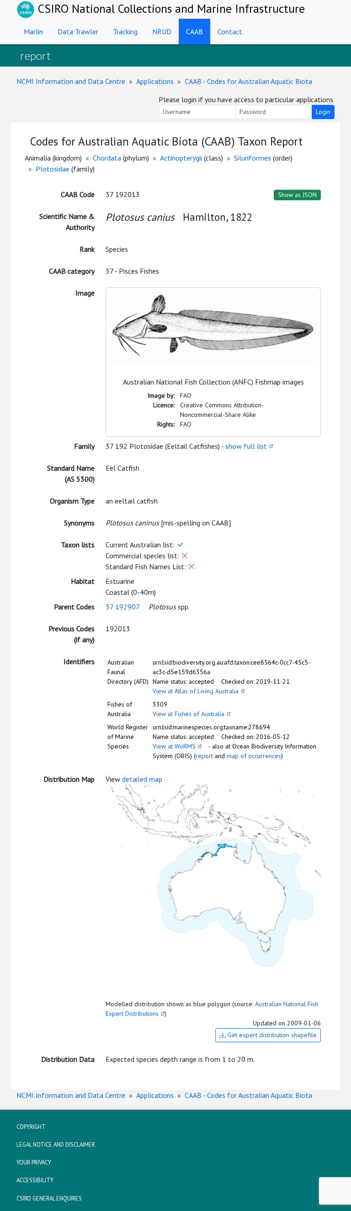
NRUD (161, 31)
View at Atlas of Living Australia (196, 691)
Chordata (107, 157)
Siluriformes (252, 157)
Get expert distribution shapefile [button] (271, 1035)
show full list (246, 446)
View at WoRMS (174, 746)
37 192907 (122, 606)
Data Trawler (78, 31)
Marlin (33, 31)
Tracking (125, 31)
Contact (230, 31)
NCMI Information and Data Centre (70, 81)
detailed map (142, 779)
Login (323, 112)
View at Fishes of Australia (188, 714)
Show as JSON (297, 195)
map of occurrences (254, 756)
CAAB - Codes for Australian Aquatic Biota (248, 81)
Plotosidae (52, 168)
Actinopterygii (181, 157)
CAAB (194, 31)
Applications (155, 81)
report (204, 756)
